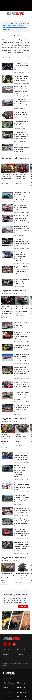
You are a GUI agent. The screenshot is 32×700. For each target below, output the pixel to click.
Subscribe (23, 606)
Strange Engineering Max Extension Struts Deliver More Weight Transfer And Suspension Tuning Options (22, 546)
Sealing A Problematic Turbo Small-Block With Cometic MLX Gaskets (7, 439)
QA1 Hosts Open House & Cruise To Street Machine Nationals (16, 26)
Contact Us (21, 649)
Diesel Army (21, 683)
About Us (6, 649)
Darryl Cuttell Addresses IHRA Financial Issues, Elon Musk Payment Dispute (22, 282)
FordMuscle (20, 445)
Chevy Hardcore (8, 683)
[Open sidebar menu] (3, 14)
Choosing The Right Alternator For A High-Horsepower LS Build (22, 309)
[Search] (28, 57)
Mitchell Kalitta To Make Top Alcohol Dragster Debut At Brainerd (21, 78)
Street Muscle (21, 697)
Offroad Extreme (9, 697)
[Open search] (28, 13)
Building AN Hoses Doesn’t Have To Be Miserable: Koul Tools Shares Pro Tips (22, 510)
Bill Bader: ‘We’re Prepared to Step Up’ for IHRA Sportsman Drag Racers (22, 384)
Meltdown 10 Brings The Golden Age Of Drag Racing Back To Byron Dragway (22, 521)
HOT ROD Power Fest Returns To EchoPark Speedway (20, 207)
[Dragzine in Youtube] (14, 644)
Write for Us (21, 654)
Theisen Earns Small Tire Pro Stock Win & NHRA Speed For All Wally (21, 218)
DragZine (6, 687)
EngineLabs (6, 183)
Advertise (6, 659)
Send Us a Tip (7, 654)
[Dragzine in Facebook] (5, 644)
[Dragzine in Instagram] (9, 644)
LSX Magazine (20, 315)
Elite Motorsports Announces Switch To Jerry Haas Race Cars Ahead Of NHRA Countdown (20, 256)
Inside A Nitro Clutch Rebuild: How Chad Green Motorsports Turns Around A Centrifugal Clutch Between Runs (22, 371)
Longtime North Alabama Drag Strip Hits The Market (21, 124)
